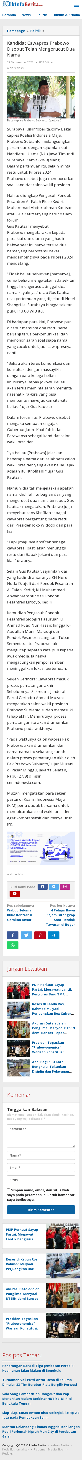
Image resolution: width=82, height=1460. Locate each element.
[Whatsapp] (12, 945)
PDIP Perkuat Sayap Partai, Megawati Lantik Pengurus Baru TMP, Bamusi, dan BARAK (22, 1239)
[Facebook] (43, 887)
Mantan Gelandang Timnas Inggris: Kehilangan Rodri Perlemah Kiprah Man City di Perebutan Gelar (41, 1431)
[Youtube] (15, 894)
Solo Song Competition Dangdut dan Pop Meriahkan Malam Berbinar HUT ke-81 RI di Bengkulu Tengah (37, 1399)
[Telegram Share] (53, 935)
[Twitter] (54, 887)
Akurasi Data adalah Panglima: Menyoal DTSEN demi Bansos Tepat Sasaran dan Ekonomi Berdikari (53, 1032)
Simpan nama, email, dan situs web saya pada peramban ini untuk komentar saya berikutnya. (40, 1195)
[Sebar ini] (12, 935)
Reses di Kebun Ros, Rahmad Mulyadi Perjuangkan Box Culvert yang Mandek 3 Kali (22, 1268)
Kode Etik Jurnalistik (15, 1449)
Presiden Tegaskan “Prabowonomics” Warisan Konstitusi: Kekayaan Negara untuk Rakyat (52, 1052)
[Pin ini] (40, 935)
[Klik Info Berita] (22, 3)
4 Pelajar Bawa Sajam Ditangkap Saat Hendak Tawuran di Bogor (60, 915)
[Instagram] (65, 887)
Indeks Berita (60, 1445)
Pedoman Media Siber (49, 1449)
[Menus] (76, 5)
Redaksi (7, 1453)
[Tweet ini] (26, 935)
